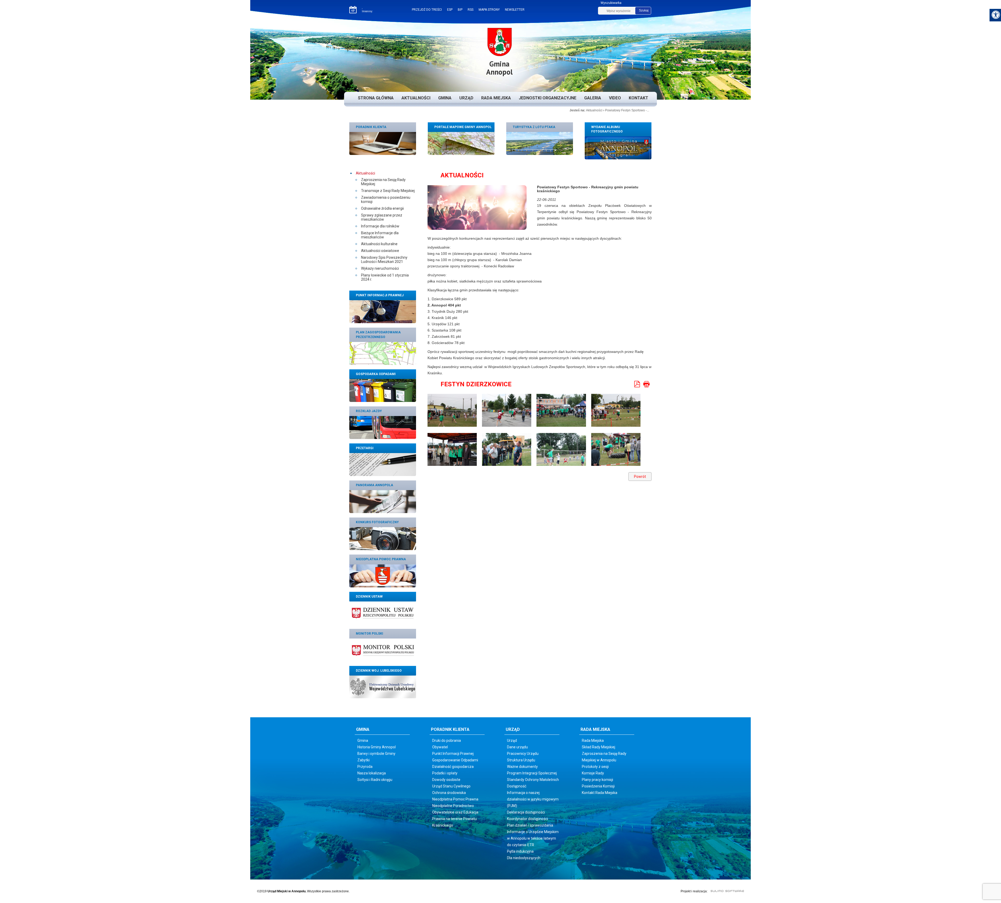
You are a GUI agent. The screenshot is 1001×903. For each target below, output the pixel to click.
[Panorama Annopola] (382, 501)
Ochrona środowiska (449, 793)
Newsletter (514, 9)
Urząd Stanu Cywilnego (451, 786)
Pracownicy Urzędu (523, 753)
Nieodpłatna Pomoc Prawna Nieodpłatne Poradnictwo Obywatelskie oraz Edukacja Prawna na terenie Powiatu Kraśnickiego (455, 812)
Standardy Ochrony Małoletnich (533, 780)
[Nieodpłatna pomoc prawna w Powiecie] (382, 575)
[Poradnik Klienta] (382, 143)
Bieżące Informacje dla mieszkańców (380, 235)
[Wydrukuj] (646, 384)
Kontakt (638, 97)
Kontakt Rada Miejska (599, 793)
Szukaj (644, 10)
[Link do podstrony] (539, 143)
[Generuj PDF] (637, 384)
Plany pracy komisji (597, 780)
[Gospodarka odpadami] (382, 390)
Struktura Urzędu (521, 760)
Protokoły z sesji (595, 766)
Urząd (466, 97)
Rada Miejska (496, 97)
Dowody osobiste (446, 780)
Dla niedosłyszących (523, 858)
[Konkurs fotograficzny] (382, 538)
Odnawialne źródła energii (382, 208)
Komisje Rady (593, 773)
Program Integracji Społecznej (532, 773)
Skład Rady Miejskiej (598, 747)
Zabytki (363, 760)
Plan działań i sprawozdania (530, 825)
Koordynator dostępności (527, 819)
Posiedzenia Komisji (598, 786)
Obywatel (440, 747)
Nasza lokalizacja (371, 773)
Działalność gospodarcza (453, 766)
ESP (450, 9)
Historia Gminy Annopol (376, 747)
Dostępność (516, 786)
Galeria (592, 97)
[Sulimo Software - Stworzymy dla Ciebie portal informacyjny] (724, 891)
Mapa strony (489, 9)
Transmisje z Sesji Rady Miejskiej (388, 191)
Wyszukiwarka (611, 3)
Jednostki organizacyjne (547, 97)
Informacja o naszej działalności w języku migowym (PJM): (533, 799)
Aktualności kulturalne (379, 244)
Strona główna (376, 97)
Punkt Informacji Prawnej (453, 753)
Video (615, 97)
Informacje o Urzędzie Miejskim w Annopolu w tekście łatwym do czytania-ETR (533, 838)
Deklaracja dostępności (526, 812)
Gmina (444, 97)
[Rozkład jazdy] (382, 427)
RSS (470, 9)
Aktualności (415, 97)
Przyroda (365, 766)
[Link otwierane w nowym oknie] (382, 613)
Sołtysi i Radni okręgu (374, 780)
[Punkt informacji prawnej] (382, 312)
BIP (460, 9)
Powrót (640, 476)
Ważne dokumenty (522, 766)
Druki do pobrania (446, 740)
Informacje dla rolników (380, 226)
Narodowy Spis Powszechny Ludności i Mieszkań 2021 (384, 259)
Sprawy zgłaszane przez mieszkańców (381, 217)
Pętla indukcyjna (520, 851)
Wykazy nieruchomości (380, 268)
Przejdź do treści (427, 9)
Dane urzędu (517, 747)
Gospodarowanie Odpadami (455, 760)
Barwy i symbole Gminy (376, 753)
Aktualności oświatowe (380, 251)
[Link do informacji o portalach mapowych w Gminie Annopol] (461, 143)
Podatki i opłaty (444, 773)
